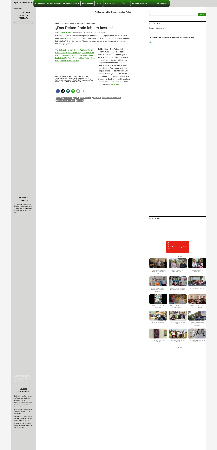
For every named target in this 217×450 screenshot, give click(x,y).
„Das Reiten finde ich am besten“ (84, 28)
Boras (59, 97)
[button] (58, 91)
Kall (76, 97)
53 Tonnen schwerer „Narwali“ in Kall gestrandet (23, 411)
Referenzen (112, 3)
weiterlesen (116, 84)
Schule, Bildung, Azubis (86, 24)
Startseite (41, 3)
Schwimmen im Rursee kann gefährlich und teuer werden (23, 398)
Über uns (125, 3)
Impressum (164, 3)
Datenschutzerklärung (143, 3)
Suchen (152, 12)
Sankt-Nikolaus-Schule (111, 97)
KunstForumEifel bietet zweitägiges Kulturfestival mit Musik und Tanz (23, 418)
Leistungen (88, 3)
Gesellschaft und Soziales (66, 24)
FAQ (100, 3)
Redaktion (78, 32)
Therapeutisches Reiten (65, 100)
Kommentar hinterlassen (95, 32)
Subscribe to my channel (179, 247)
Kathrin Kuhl (86, 97)
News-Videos (55, 3)
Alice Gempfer (18, 409)
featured (68, 97)
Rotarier (97, 97)
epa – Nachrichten (23, 3)
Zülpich (80, 100)
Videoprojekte (71, 3)
